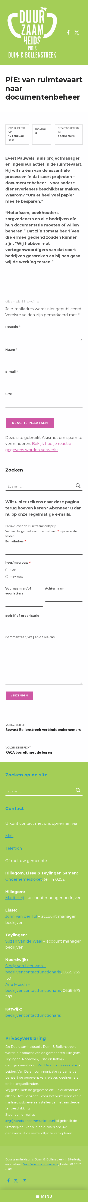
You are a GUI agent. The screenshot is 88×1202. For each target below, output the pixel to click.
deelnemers (66, 136)
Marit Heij (14, 897)
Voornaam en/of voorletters (18, 590)
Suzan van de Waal (23, 941)
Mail (9, 836)
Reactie (12, 327)
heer (13, 569)
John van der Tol (21, 916)
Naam (11, 350)
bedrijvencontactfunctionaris (33, 1015)
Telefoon (13, 848)
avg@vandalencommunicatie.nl (30, 1121)
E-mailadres (15, 541)
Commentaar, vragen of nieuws (30, 637)
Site (8, 394)
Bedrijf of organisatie (22, 616)
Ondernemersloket (23, 879)
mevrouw (16, 576)
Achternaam (54, 588)
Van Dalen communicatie (57, 1065)
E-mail (11, 372)
